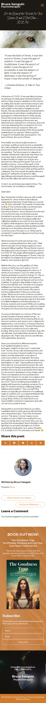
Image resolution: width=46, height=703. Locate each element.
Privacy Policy (27, 697)
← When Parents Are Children (18, 498)
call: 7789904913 (23, 669)
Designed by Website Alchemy (30, 698)
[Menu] (42, 5)
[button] (23, 642)
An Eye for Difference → (30, 504)
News (12, 487)
